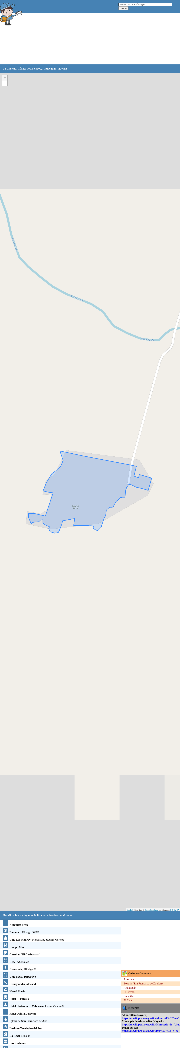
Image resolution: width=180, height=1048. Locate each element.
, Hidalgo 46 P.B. (24, 932)
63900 (37, 68)
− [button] (5, 83)
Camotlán (129, 996)
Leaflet (130, 909)
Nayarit (62, 68)
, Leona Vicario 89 (36, 1006)
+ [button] (5, 77)
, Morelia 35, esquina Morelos (36, 939)
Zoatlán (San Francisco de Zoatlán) (143, 983)
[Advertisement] (88, 38)
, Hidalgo (19, 1035)
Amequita (129, 979)
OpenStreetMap (151, 909)
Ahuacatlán (49, 68)
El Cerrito (129, 991)
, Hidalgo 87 (22, 969)
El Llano (128, 1000)
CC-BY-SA (174, 909)
